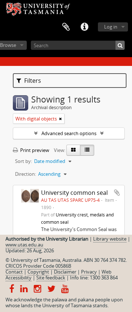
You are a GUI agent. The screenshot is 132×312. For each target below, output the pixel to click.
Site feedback (50, 277)
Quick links (84, 27)
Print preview (34, 150)
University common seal (74, 193)
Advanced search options (68, 133)
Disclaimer (65, 271)
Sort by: (23, 161)
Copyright (38, 271)
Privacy (89, 271)
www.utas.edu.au (24, 244)
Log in (110, 26)
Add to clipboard (117, 192)
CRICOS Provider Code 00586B (38, 266)
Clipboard (66, 27)
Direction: (25, 174)
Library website (109, 238)
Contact (14, 271)
